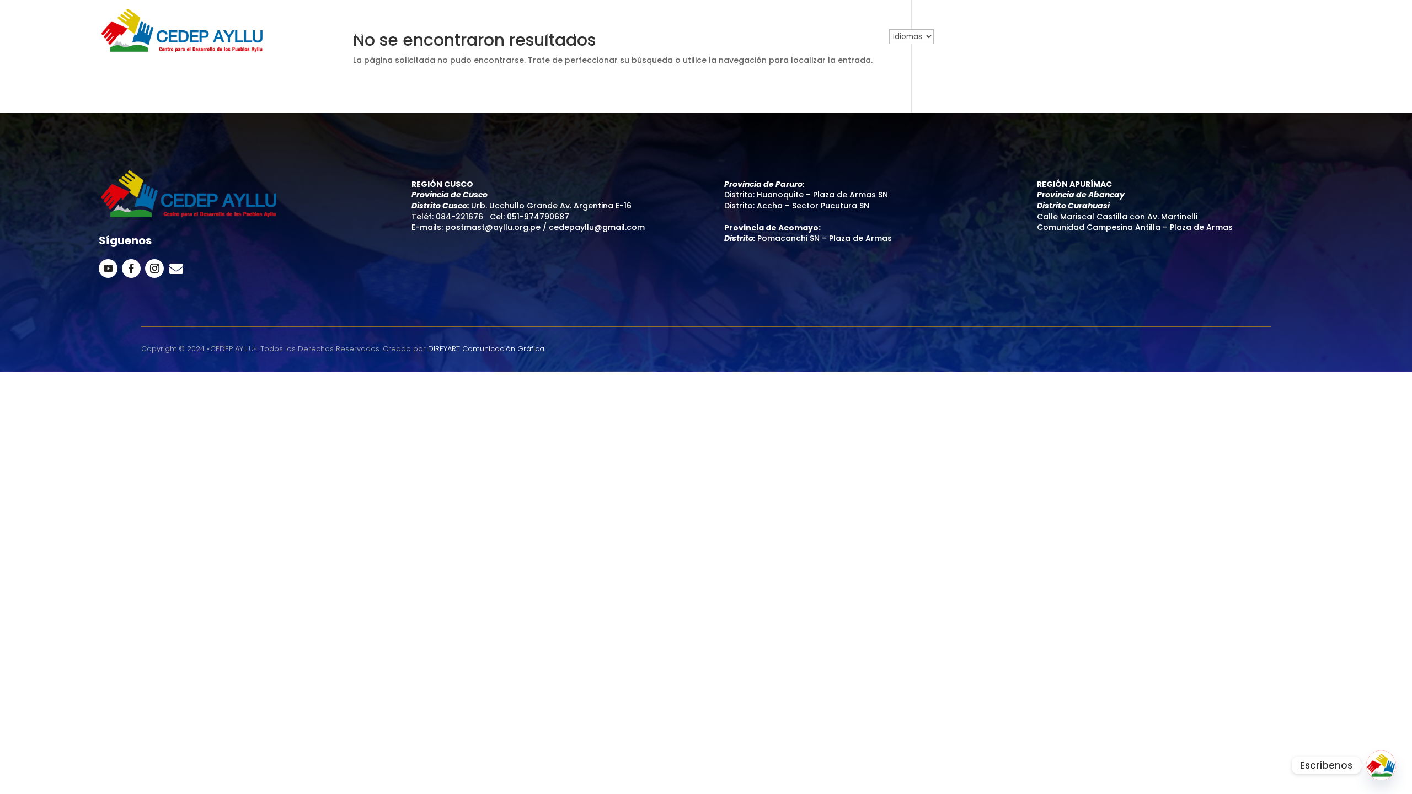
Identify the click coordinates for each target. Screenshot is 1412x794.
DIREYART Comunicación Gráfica (486, 349)
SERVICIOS (526, 34)
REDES (478, 34)
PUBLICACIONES (720, 34)
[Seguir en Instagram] (154, 268)
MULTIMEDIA (848, 34)
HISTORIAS (788, 34)
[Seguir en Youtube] (108, 268)
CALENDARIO (648, 34)
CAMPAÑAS (585, 34)
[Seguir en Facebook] (131, 268)
